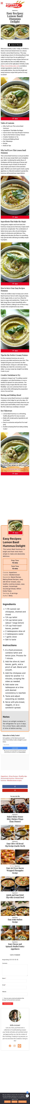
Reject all (14, 1101)
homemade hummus (8, 778)
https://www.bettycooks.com (10, 66)
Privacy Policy (22, 1101)
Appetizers (15, 10)
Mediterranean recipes (15, 780)
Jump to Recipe (16, 45)
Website (4, 991)
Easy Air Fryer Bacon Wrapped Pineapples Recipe (15, 870)
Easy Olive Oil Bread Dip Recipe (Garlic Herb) (15, 844)
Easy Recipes (14, 776)
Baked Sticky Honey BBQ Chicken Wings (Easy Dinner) (15, 819)
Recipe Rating (5, 959)
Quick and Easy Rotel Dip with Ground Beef (15, 896)
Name (4, 978)
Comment (4, 963)
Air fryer (12, 866)
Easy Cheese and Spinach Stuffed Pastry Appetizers (15, 946)
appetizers (5, 776)
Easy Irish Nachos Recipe (15, 920)
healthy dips (23, 776)
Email (4, 985)
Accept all (7, 1101)
